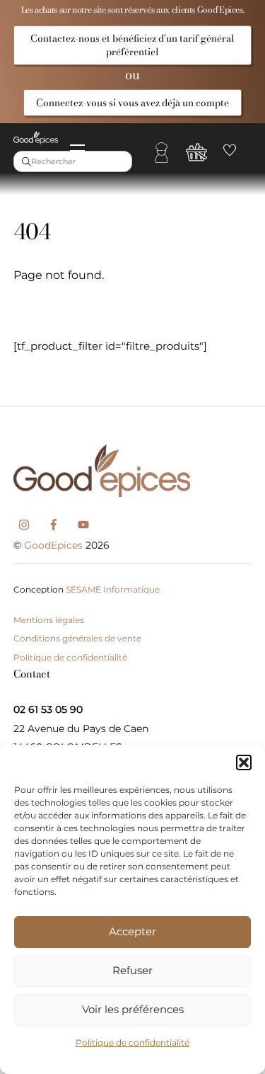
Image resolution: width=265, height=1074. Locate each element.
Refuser (132, 970)
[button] (244, 762)
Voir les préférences (133, 1009)
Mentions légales (48, 620)
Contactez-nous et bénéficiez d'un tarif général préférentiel (132, 44)
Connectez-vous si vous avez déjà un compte (132, 103)
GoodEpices (53, 545)
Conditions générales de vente (77, 638)
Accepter (132, 931)
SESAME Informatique (113, 589)
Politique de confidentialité (132, 1042)
